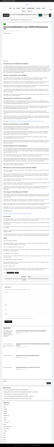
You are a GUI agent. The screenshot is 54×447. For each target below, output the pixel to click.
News (5, 433)
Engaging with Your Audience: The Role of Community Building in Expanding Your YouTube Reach (21, 391)
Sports (5, 437)
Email (5, 309)
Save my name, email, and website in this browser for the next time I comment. (19, 318)
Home (10, 8)
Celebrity (5, 411)
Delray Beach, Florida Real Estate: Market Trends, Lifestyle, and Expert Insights (18, 398)
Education (38, 8)
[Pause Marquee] (50, 15)
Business (18, 8)
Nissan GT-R (46, 199)
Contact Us (29, 11)
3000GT (16, 272)
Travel (5, 441)
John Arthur (6, 31)
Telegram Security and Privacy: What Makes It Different (27, 355)
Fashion (23, 8)
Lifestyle (5, 430)
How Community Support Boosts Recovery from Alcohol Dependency (16, 389)
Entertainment (6, 415)
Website (5, 313)
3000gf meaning (10, 272)
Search (4, 381)
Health (43, 8)
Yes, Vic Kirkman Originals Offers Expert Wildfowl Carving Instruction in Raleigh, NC (18, 396)
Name (5, 304)
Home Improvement (31, 8)
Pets (4, 435)
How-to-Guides (6, 428)
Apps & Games (6, 404)
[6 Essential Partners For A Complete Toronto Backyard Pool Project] (34, 16)
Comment (6, 291)
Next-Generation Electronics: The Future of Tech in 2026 (28, 367)
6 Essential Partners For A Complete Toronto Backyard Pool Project (16, 394)
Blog (4, 406)
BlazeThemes (37, 445)
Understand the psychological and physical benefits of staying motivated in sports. (26, 121)
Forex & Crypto (6, 422)
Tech (14, 8)
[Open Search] (49, 9)
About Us (24, 11)
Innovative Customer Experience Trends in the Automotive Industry (17, 213)
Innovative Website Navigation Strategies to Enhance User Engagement (31, 330)
